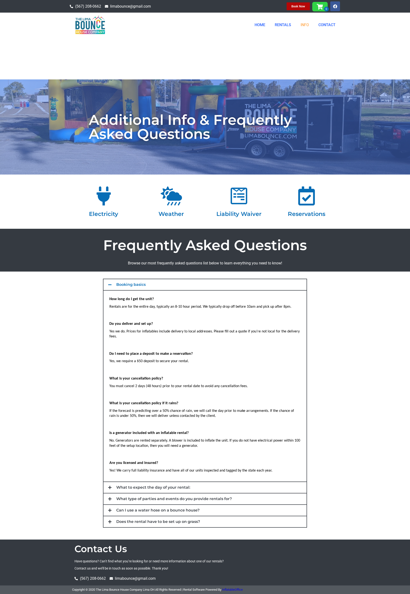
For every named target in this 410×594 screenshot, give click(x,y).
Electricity (103, 213)
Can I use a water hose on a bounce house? (158, 510)
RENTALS (283, 25)
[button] (205, 284)
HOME (260, 25)
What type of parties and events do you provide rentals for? (174, 499)
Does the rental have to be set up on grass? (158, 521)
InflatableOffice (232, 589)
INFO (305, 25)
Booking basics (131, 284)
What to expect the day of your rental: (153, 487)
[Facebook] (335, 6)
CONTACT (326, 25)
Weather (171, 213)
